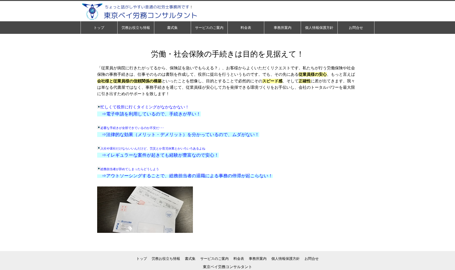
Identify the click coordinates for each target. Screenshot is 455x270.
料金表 (238, 259)
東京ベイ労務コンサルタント (227, 267)
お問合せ (312, 259)
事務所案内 (258, 259)
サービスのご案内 (214, 259)
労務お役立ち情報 (166, 259)
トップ (141, 259)
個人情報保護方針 (285, 259)
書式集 (190, 259)
